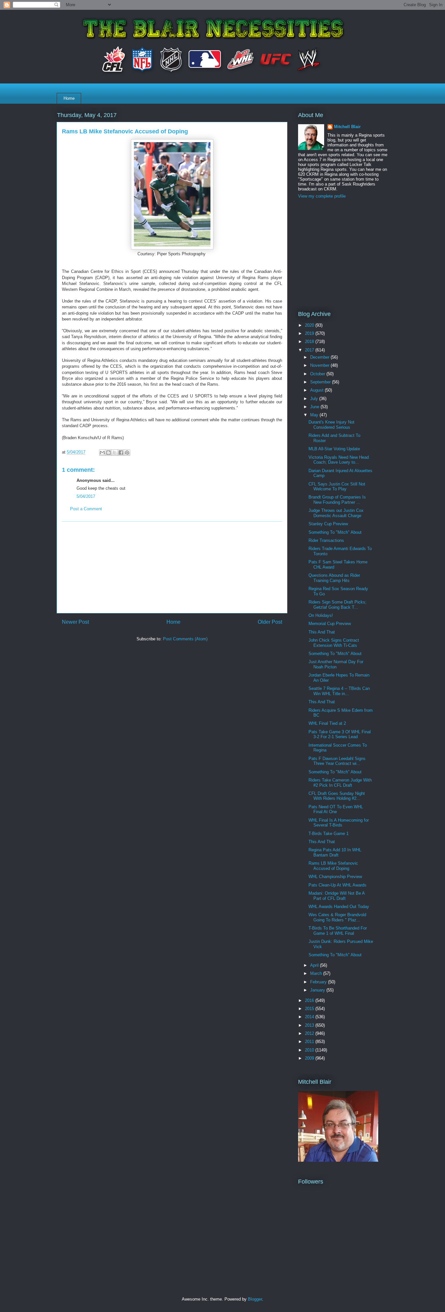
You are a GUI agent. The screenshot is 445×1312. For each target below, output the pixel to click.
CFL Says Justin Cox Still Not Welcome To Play (337, 487)
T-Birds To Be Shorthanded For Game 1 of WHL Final (338, 931)
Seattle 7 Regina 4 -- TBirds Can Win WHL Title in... (339, 691)
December (320, 357)
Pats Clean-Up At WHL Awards (337, 885)
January (318, 990)
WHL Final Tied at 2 (327, 723)
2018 (310, 341)
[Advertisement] (172, 567)
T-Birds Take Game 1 (329, 833)
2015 (310, 1008)
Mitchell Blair (347, 126)
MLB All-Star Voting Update (334, 448)
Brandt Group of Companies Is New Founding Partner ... (337, 500)
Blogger (255, 1299)
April (315, 965)
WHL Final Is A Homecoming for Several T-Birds (339, 823)
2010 (310, 1050)
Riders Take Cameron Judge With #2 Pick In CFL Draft (340, 783)
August (317, 390)
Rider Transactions (326, 540)
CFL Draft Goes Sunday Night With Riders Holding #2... (337, 796)
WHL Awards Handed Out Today (339, 906)
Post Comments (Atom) (185, 638)
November (320, 365)
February (319, 981)
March (316, 973)
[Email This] (102, 452)
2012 (310, 1033)
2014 (310, 1016)
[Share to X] (114, 452)
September (321, 382)
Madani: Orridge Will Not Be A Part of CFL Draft (337, 896)
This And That (322, 632)
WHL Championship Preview (335, 876)
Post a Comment (86, 508)
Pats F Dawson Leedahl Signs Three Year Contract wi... (337, 761)
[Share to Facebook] (121, 452)
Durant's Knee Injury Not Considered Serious (331, 425)
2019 (310, 333)
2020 (310, 325)
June (315, 406)
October (318, 373)
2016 (310, 1000)
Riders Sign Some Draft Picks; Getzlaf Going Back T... (337, 605)
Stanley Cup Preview (328, 523)
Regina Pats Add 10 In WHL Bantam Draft (335, 852)
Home (69, 98)
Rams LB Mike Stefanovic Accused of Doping (333, 866)
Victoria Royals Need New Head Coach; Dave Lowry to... (339, 460)
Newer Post (75, 622)
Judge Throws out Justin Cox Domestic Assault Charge (336, 513)
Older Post (270, 622)
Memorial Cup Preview (330, 623)
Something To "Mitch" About (335, 532)
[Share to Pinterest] (127, 452)
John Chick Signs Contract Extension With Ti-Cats (334, 643)
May (315, 414)
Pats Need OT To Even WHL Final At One (336, 809)
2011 (310, 1041)
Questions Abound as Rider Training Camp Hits (334, 578)
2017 (310, 350)
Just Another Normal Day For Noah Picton (336, 664)
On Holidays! (321, 615)
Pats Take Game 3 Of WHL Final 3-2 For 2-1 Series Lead (340, 734)
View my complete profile (322, 196)
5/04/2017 (86, 496)
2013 (310, 1025)
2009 (310, 1058)
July (314, 398)
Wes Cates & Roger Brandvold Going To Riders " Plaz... (337, 917)
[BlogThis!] (108, 452)
